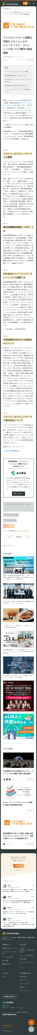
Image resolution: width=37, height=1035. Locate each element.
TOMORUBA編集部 (12, 451)
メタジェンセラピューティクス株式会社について (18, 90)
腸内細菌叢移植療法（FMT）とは (15, 75)
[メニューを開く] (34, 3)
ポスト (5, 59)
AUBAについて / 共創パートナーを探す (12, 1007)
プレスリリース (18, 447)
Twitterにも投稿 (11, 520)
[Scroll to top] (31, 1029)
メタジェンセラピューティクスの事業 (16, 71)
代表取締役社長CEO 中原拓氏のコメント (17, 85)
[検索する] (30, 3)
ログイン (18, 531)
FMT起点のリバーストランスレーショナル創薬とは (18, 80)
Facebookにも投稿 (12, 515)
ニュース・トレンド (18, 57)
